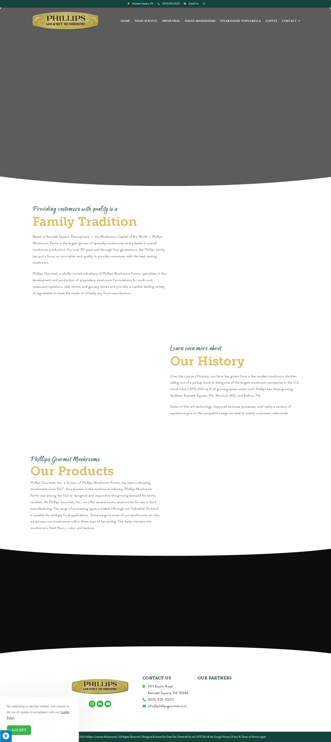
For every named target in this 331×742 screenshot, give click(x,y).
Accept (19, 730)
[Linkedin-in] (100, 704)
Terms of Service (250, 736)
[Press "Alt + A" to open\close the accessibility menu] (6, 736)
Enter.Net (171, 736)
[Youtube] (107, 704)
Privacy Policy (230, 736)
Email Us (194, 3)
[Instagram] (92, 704)
